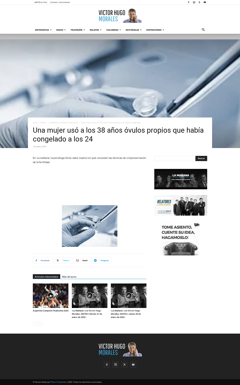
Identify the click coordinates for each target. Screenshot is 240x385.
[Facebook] (188, 2)
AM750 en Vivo (40, 2)
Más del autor (69, 276)
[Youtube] (204, 2)
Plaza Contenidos (59, 382)
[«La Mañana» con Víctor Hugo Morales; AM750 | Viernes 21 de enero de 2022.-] (89, 295)
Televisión (76, 29)
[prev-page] (35, 324)
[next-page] (40, 324)
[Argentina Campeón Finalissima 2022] (50, 295)
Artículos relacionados (46, 276)
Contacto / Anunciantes (60, 2)
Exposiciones (153, 29)
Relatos (94, 29)
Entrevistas (42, 29)
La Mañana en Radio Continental (63, 122)
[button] (203, 30)
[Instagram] (194, 2)
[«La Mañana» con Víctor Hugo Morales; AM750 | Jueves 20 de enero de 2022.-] (128, 295)
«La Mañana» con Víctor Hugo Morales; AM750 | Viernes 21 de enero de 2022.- (87, 313)
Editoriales (132, 29)
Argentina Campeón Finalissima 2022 (50, 310)
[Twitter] (199, 2)
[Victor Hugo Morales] (120, 15)
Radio (59, 29)
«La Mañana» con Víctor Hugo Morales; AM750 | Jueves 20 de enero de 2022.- (126, 313)
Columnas (112, 29)
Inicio (35, 122)
